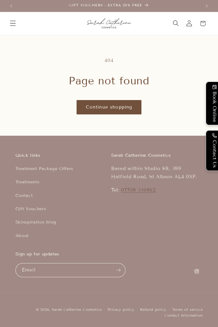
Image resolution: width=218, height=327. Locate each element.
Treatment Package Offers (44, 168)
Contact (24, 195)
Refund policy (153, 310)
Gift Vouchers (30, 208)
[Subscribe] (118, 270)
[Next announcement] (207, 6)
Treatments (27, 181)
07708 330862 (138, 190)
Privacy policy (121, 310)
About (22, 235)
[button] (13, 23)
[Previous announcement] (11, 6)
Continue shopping (109, 107)
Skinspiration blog (35, 222)
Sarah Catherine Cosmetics (77, 310)
